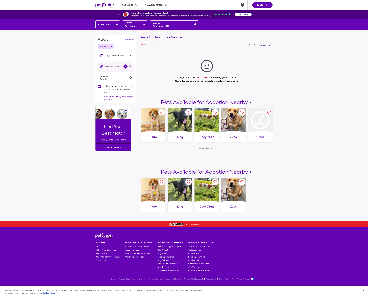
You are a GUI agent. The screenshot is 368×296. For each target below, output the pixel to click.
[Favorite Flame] (269, 112)
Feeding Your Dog (165, 257)
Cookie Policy (224, 279)
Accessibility (211, 279)
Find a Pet (127, 5)
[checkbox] (99, 86)
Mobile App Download (105, 250)
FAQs (97, 246)
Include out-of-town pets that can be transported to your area (118, 89)
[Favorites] (242, 5)
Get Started (113, 147)
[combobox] (107, 24)
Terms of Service (155, 279)
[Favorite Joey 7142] (215, 112)
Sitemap (142, 279)
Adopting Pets (132, 250)
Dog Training (163, 267)
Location (157, 23)
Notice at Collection (173, 279)
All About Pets (154, 5)
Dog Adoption (164, 250)
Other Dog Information (168, 270)
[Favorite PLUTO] (161, 112)
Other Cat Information (198, 270)
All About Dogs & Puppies (169, 246)
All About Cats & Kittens (199, 246)
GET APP (243, 14)
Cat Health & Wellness (198, 264)
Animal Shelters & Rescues (137, 253)
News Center (101, 253)
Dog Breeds (162, 253)
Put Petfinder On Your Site (107, 257)
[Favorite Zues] (242, 112)
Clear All (129, 39)
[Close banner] (118, 14)
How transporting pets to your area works (118, 98)
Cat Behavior (194, 260)
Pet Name (104, 76)
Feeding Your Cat (196, 257)
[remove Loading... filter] (111, 46)
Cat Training (194, 267)
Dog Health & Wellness (167, 264)
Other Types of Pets (134, 257)
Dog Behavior (163, 260)
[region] (184, 291)
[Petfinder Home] (104, 5)
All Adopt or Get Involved (137, 246)
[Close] (363, 291)
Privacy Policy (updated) (193, 279)
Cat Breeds (193, 253)
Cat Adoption (194, 250)
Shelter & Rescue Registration (123, 279)
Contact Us (100, 260)
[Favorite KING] (188, 112)
